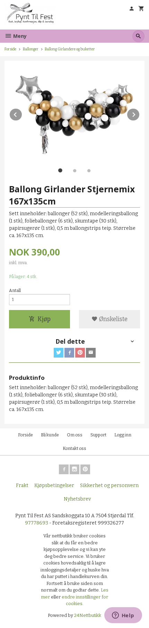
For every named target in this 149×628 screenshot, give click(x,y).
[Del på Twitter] (58, 353)
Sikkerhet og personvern (109, 485)
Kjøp (44, 319)
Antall (15, 290)
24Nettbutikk (87, 615)
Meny (19, 36)
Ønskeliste (113, 319)
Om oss (74, 435)
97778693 (36, 523)
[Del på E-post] (91, 353)
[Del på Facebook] (69, 353)
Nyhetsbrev (77, 499)
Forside (10, 49)
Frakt (22, 485)
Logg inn (122, 435)
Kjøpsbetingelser (54, 485)
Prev (22, 113)
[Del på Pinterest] (80, 353)
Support (98, 435)
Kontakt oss (74, 448)
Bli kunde (50, 435)
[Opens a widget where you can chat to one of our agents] (123, 616)
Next (139, 113)
